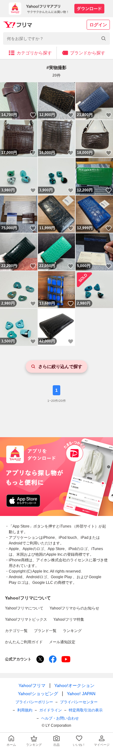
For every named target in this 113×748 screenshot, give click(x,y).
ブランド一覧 (45, 631)
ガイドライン (50, 710)
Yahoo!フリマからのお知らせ (74, 608)
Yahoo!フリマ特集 (68, 619)
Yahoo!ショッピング (38, 693)
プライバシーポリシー (34, 702)
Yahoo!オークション (74, 685)
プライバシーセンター (79, 702)
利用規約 (24, 710)
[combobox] (56, 38)
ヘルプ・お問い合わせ (60, 718)
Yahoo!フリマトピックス (26, 619)
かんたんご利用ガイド (24, 642)
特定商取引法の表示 (86, 710)
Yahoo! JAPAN (81, 693)
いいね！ (33, 115)
